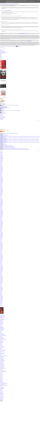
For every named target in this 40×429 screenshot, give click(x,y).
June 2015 (1, 285)
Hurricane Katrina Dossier (2, 315)
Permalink (3, 46)
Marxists (1, 390)
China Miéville (1, 323)
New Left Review (1, 391)
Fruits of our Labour (2, 356)
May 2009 (1, 218)
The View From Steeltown (2, 361)
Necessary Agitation (2, 322)
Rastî (0, 348)
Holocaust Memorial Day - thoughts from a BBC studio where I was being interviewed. (7, 147)
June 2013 (1, 263)
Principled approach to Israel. (2, 134)
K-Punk (1, 336)
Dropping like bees (1, 118)
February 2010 (1, 226)
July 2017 (1, 305)
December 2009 (1, 224)
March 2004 (1, 161)
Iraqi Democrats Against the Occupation (3, 383)
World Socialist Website (2, 394)
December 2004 (1, 169)
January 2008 (1, 203)
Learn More (30, 1)
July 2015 (1, 286)
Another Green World (2, 359)
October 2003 (1, 156)
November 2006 (1, 190)
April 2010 (1, 228)
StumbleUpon (14, 46)
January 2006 (1, 181)
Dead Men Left (1, 368)
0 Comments (5, 46)
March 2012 (1, 249)
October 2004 (1, 167)
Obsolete (1, 349)
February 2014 (1, 270)
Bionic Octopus (1, 370)
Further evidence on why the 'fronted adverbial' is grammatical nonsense (6, 145)
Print (7, 46)
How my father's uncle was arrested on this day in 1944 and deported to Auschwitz (7, 146)
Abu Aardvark (1, 379)
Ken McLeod (1, 345)
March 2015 (1, 282)
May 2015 (1, 284)
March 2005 (1, 172)
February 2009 (1, 215)
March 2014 (1, 271)
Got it (33, 1)
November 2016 (1, 298)
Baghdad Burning (1, 381)
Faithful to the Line (2, 337)
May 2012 (1, 251)
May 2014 (1, 273)
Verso (0, 325)
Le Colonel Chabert (2, 335)
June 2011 (1, 241)
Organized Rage (1, 358)
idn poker (19, 110)
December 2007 (1, 202)
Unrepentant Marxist (2, 346)
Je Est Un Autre (1, 324)
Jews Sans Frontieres (2, 338)
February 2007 (1, 193)
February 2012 (1, 248)
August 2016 (1, 295)
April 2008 (1, 206)
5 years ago (4, 109)
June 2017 (1, 304)
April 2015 (1, 283)
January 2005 (1, 170)
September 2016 (1, 296)
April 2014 (1, 272)
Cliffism (1, 372)
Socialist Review (1, 392)
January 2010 (1, 225)
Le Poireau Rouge (1, 333)
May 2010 (1, 229)
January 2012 (1, 247)
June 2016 (1, 293)
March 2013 (1, 260)
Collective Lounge (1, 382)
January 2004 (1, 159)
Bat (0, 369)
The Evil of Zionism (2, 143)
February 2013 (1, 259)
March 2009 (1, 216)
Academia (1, 57)
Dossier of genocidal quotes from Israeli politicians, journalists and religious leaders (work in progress (9, 133)
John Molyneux (1, 347)
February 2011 (1, 237)
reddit (11, 46)
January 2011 (1, 236)
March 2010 (1, 227)
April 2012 (1, 250)
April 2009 (1, 217)
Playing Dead (1, 119)
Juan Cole (1, 380)
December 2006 (1, 191)
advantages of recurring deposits (4, 107)
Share (18, 46)
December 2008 (1, 213)
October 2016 (1, 297)
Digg (8, 46)
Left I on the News (1, 357)
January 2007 (1, 192)
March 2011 (1, 238)
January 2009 (1, 214)
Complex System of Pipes (2, 334)
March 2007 (1, 194)
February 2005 (1, 171)
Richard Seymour (1, 50)
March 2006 (1, 183)
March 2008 (1, 205)
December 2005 (1, 180)
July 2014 (1, 275)
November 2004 (1, 168)
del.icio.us (10, 46)
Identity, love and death (2, 116)
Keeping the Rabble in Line (2, 371)
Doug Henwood (1, 326)
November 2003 (1, 157)
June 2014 (1, 274)
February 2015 (1, 281)
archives (5, 335)
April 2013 (1, 261)
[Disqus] (20, 408)
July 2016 (1, 294)
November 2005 (1, 179)
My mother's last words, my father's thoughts (4, 135)
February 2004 (1, 160)
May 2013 (1, 262)
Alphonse (1, 367)
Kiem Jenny (2, 108)
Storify (0, 58)
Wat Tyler (1, 344)
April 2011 (1, 239)
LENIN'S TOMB (1, 109)
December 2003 (1, 158)
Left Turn (1, 395)
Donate (0, 59)
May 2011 (1, 240)
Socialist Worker (1, 393)
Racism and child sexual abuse (2, 117)
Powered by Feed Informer (38, 150)
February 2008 (1, 204)
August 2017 (1, 306)
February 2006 (1, 182)
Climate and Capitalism (2, 360)
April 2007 (1, 195)
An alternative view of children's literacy (3, 144)
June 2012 (1, 252)
